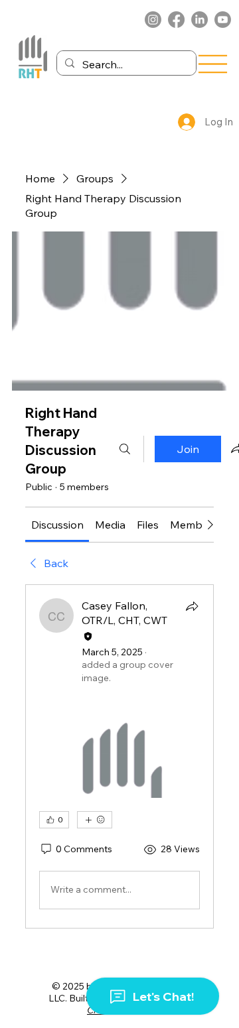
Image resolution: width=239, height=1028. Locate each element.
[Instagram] (153, 19)
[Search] (125, 449)
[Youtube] (222, 19)
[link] (57, 524)
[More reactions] (94, 819)
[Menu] (213, 64)
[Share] (192, 606)
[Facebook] (176, 19)
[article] (119, 756)
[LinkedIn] (199, 19)
